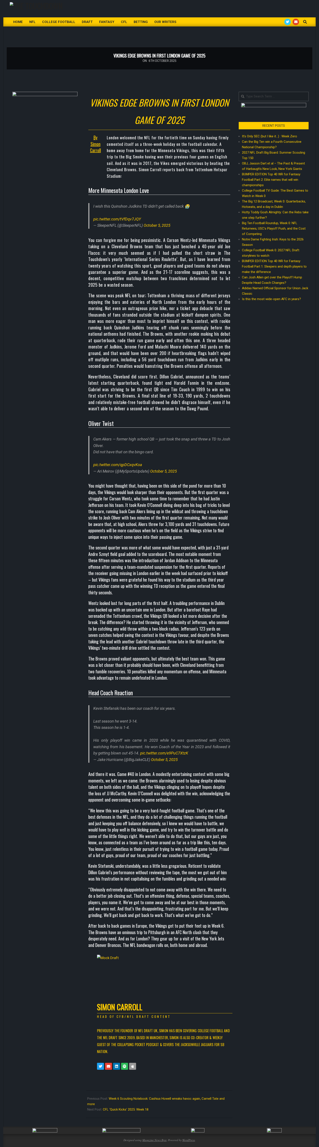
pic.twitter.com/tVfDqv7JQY (117, 219)
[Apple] (132, 1066)
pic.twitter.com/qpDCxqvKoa (117, 464)
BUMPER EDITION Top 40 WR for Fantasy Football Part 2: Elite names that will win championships (271, 179)
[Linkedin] (116, 1066)
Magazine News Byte (154, 1140)
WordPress (188, 1140)
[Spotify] (124, 1066)
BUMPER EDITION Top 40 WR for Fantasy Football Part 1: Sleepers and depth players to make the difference (274, 266)
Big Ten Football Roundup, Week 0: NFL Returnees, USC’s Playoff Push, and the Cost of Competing (274, 228)
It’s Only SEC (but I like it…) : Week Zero (269, 136)
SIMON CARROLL (119, 1006)
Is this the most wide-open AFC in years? (272, 299)
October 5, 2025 (157, 225)
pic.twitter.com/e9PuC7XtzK (164, 753)
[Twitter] (100, 1066)
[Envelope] (108, 1066)
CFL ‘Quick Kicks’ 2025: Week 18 (125, 1109)
